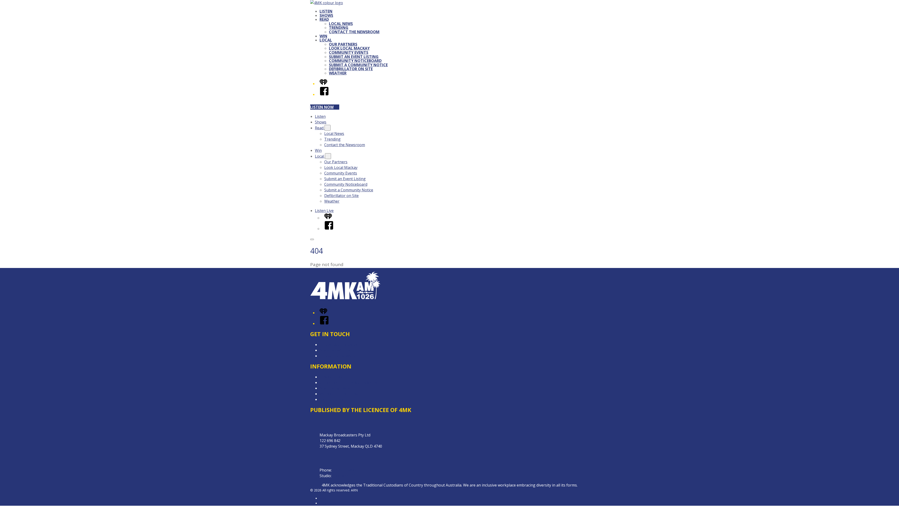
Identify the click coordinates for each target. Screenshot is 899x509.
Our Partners (343, 44)
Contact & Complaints (338, 344)
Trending (338, 27)
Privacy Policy (331, 376)
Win (323, 36)
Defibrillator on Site (351, 68)
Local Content (332, 399)
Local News (341, 23)
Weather (337, 73)
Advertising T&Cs (335, 388)
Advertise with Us (335, 350)
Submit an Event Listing (354, 56)
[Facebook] (324, 94)
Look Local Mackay (349, 48)
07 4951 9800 (344, 470)
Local (326, 40)
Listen (326, 11)
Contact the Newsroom (354, 31)
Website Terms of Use (339, 393)
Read (324, 19)
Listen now (322, 107)
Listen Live (324, 210)
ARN (323, 498)
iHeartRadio (328, 503)
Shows (326, 15)
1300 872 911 (343, 475)
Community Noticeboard (355, 60)
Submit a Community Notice (358, 64)
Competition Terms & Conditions (348, 382)
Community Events (348, 52)
